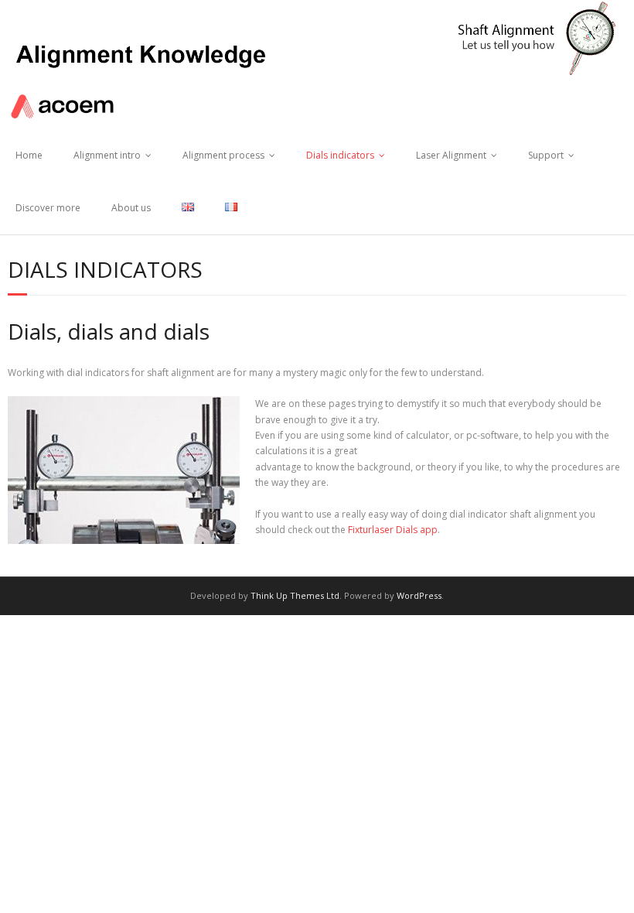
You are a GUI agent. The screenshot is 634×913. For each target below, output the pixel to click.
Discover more (47, 207)
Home (29, 155)
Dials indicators (340, 155)
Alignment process (223, 155)
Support (546, 155)
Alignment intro (107, 155)
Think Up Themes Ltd (295, 595)
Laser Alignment (451, 155)
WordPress (419, 595)
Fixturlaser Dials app (393, 529)
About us (131, 207)
